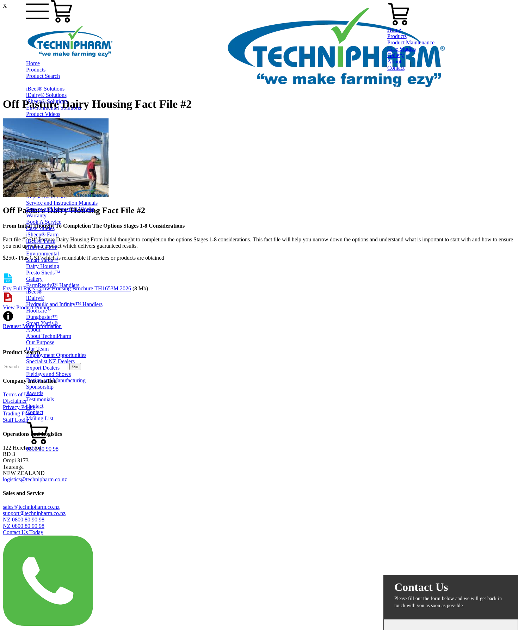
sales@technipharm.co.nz (31, 507)
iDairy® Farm (41, 247)
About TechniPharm (48, 336)
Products (35, 70)
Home (33, 63)
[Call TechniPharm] (48, 624)
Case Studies (40, 228)
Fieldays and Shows (48, 374)
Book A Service (43, 222)
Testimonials (40, 399)
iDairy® (35, 298)
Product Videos (43, 114)
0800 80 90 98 (42, 449)
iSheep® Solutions (47, 101)
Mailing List (39, 418)
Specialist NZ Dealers (50, 361)
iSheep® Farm (42, 234)
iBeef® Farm (40, 241)
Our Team (37, 349)
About (33, 330)
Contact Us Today (23, 532)
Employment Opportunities (56, 355)
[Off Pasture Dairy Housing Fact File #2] (56, 195)
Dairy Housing (42, 266)
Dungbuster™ (42, 317)
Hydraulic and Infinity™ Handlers (64, 304)
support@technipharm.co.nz (34, 513)
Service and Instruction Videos (60, 209)
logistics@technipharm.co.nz (35, 479)
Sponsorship (40, 387)
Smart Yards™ (42, 260)
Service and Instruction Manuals (62, 203)
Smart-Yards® (42, 323)
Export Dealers (43, 368)
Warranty (36, 215)
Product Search (43, 76)
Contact (34, 406)
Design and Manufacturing (56, 380)
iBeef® (34, 292)
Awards (34, 393)
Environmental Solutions (53, 108)
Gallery (34, 279)
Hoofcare (36, 311)
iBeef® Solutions (45, 89)
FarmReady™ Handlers (52, 285)
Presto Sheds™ (43, 273)
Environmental (42, 254)
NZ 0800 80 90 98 (23, 520)
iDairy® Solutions (46, 95)
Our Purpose (40, 342)
